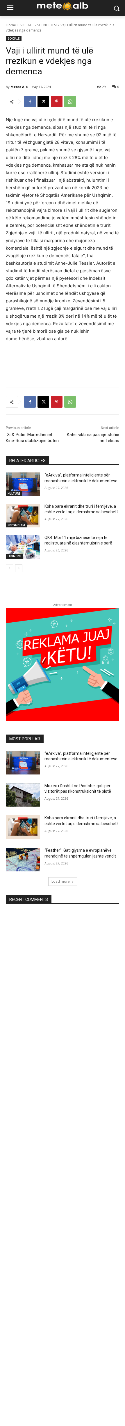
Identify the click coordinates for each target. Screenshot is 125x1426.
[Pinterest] (57, 101)
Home (11, 25)
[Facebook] (30, 101)
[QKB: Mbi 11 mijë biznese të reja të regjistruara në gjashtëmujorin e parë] (23, 547)
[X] (43, 101)
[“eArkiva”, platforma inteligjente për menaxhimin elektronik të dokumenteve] (23, 484)
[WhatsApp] (70, 101)
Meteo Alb (19, 86)
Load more (60, 881)
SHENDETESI (47, 25)
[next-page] (18, 568)
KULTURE (14, 494)
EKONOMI (14, 556)
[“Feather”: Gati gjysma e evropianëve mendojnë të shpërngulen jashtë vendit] (23, 859)
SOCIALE (26, 25)
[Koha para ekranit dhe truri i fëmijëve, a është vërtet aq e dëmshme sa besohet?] (23, 515)
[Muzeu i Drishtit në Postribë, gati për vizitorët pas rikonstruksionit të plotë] (23, 795)
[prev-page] (9, 568)
